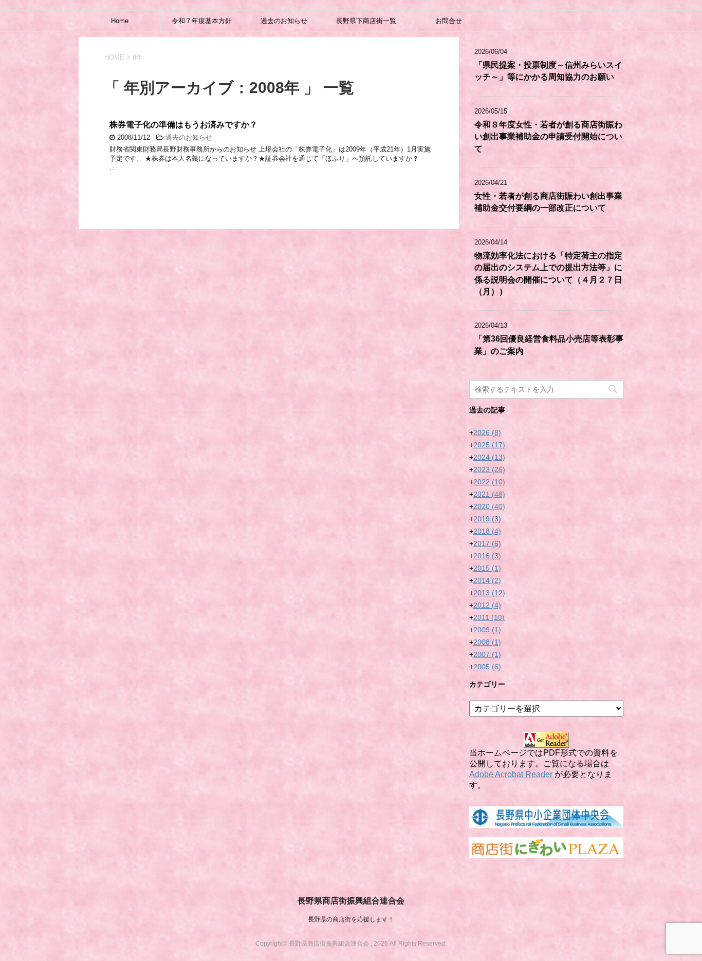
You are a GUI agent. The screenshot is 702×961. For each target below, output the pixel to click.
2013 (489, 593)
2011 (489, 617)
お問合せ (448, 21)
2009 (487, 630)
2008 (487, 642)
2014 (487, 580)
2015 (487, 568)
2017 (487, 543)
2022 (489, 482)
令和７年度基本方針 (202, 21)
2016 (487, 556)
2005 (487, 667)
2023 (489, 469)
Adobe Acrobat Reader (510, 774)
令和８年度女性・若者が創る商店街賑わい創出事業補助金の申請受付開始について (548, 136)
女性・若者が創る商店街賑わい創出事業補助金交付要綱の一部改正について (548, 202)
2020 (489, 506)
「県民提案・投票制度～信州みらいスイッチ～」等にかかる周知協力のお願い (548, 71)
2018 (487, 531)
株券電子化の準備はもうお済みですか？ (183, 124)
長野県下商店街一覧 (366, 21)
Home (119, 21)
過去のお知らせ (284, 21)
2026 (487, 432)
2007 (487, 654)
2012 (487, 605)
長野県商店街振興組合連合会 (351, 900)
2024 (489, 457)
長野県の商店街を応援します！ (351, 919)
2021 (489, 494)
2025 (489, 445)
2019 (487, 519)
